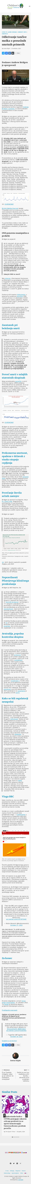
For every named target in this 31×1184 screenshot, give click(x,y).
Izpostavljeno (15, 1173)
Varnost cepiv (22, 32)
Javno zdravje (12, 32)
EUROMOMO (9, 204)
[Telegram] (20, 1163)
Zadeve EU (5, 33)
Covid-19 (4, 32)
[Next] (26, 1116)
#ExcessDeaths (12, 1029)
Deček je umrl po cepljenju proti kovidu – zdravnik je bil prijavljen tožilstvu (23, 1075)
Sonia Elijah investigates (14, 1002)
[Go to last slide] (4, 1116)
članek (6, 1004)
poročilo (20, 296)
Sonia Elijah (7, 48)
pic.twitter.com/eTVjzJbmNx (16, 1030)
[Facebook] (10, 1163)
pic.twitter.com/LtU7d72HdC (16, 919)
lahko (20, 780)
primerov (17, 655)
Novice (24, 1170)
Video (21, 1173)
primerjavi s (15, 681)
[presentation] (15, 1104)
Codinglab (20, 1179)
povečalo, (7, 626)
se (6, 623)
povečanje (21, 691)
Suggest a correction (9, 1041)
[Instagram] (17, 1163)
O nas (7, 1170)
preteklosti (18, 660)
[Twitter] (13, 1163)
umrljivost (7, 689)
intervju (7, 278)
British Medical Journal (10, 208)
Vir (3, 562)
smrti (18, 693)
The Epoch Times (10, 1131)
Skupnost (18, 1170)
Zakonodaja (7, 1173)
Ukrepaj (12, 1170)
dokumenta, (21, 294)
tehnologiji (14, 719)
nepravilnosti (8, 609)
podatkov (18, 734)
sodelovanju (21, 814)
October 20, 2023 (16, 1036)
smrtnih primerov (12, 602)
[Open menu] (29, 6)
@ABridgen (22, 1029)
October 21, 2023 (16, 925)
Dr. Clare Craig (7, 501)
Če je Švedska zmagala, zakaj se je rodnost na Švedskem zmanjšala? (7, 1074)
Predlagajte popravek (9, 1010)
